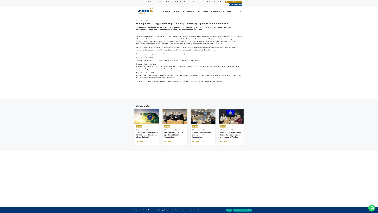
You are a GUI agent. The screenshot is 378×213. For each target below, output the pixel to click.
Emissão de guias (198, 2)
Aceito (229, 210)
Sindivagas (151, 2)
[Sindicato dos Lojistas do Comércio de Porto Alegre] (146, 11)
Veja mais (139, 141)
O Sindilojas (167, 11)
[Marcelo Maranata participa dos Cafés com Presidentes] (175, 116)
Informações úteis (188, 11)
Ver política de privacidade (242, 210)
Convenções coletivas (216, 2)
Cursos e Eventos (202, 11)
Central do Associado (234, 2)
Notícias (222, 11)
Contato (228, 11)
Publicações (213, 11)
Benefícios (176, 11)
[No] (376, 210)
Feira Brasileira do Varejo (182, 2)
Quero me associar (235, 4)
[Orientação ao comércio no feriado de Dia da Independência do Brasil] (146, 116)
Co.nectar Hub (164, 2)
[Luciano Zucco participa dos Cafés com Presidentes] (203, 116)
